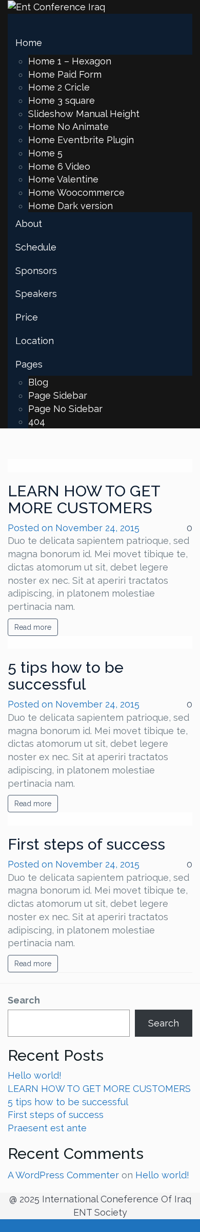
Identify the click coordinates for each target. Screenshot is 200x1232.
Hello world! (35, 1075)
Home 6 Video (59, 166)
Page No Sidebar (65, 408)
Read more (32, 627)
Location (34, 340)
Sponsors (36, 270)
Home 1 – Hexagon (69, 61)
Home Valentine (63, 179)
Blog (38, 382)
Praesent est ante (47, 1128)
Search (24, 1000)
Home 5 (45, 153)
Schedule (35, 247)
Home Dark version (70, 205)
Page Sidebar (57, 395)
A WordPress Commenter (63, 1175)
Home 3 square (61, 100)
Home (28, 42)
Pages (29, 364)
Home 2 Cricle (59, 87)
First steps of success (86, 844)
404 (36, 421)
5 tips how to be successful (66, 675)
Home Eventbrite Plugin (81, 139)
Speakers (36, 293)
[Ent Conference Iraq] (56, 6)
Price (26, 317)
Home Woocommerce (76, 192)
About (28, 223)
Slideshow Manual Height (83, 113)
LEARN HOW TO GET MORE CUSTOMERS (84, 499)
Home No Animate (68, 126)
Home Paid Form (65, 74)
